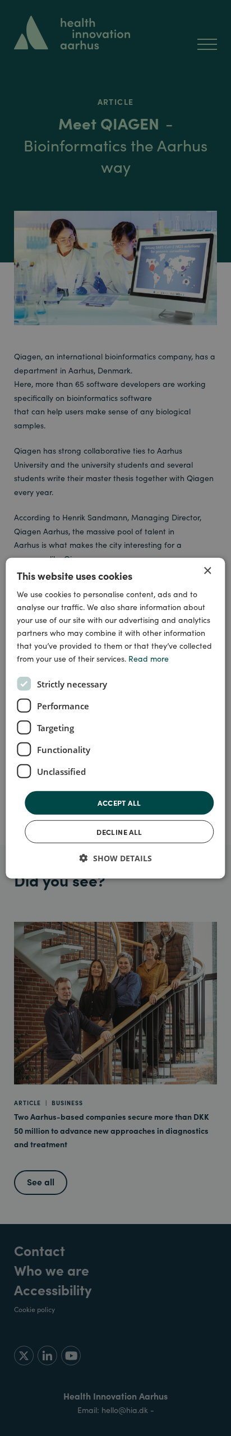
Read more (148, 658)
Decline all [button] (119, 831)
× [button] (207, 570)
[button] (116, 858)
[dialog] (115, 718)
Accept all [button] (119, 802)
